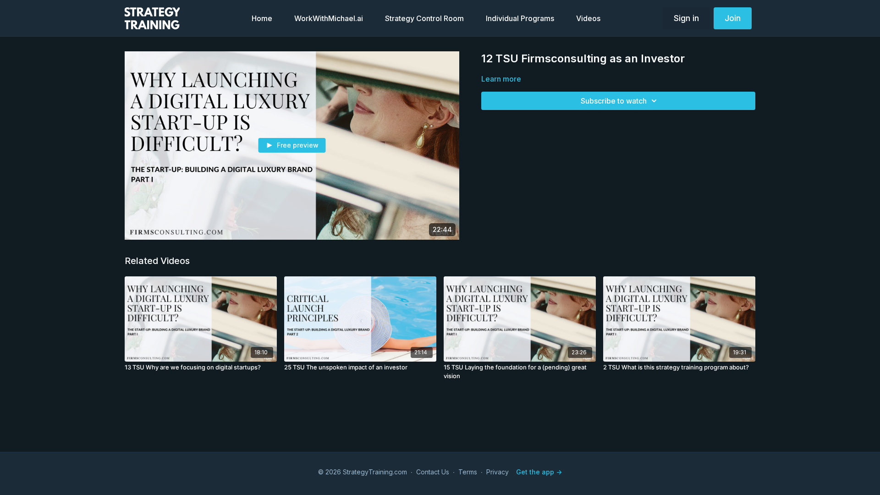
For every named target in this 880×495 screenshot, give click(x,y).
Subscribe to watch (614, 100)
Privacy (497, 472)
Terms (467, 472)
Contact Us (432, 472)
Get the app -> (539, 472)
